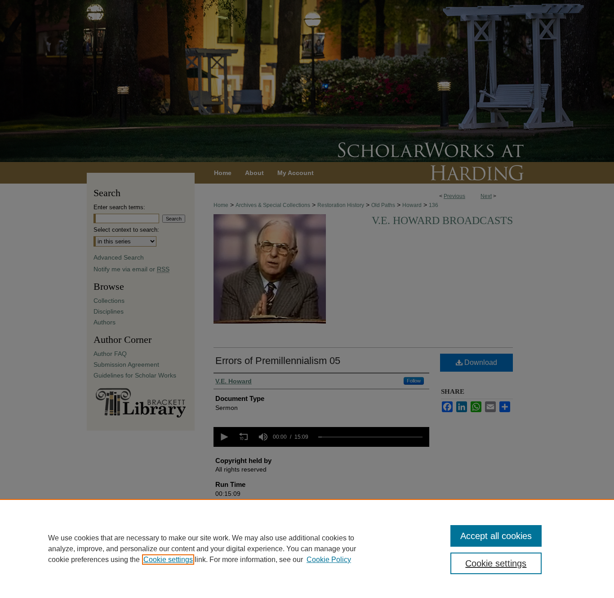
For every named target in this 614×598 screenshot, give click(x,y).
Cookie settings (168, 559)
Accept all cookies (496, 536)
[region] (307, 548)
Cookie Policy (329, 559)
